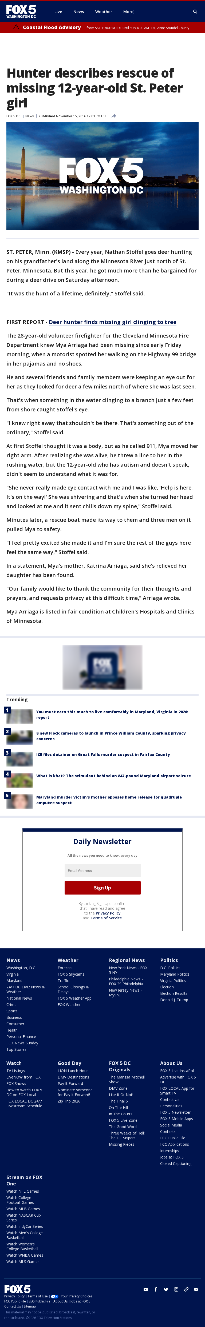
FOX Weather (69, 1004)
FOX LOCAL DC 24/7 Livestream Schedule (24, 1103)
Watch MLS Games (23, 1261)
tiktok (186, 1289)
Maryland (14, 980)
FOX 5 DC (13, 116)
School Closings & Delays (73, 989)
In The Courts (120, 1113)
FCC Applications (174, 1144)
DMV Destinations (73, 1077)
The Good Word (123, 1126)
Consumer (15, 1023)
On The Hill (118, 1107)
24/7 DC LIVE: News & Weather (25, 989)
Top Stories (16, 1049)
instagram (176, 1289)
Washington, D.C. (21, 967)
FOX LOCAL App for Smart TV (177, 1091)
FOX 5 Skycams (71, 974)
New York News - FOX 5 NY (128, 970)
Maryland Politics (175, 974)
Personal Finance (21, 1036)
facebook (156, 1289)
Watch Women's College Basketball (22, 1246)
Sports (12, 1010)
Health (12, 1030)
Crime (11, 1004)
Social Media (171, 1125)
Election (167, 986)
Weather (68, 960)
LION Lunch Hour (73, 1070)
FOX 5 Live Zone (123, 1120)
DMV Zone (118, 1088)
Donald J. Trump (174, 999)
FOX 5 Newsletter (175, 1112)
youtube (145, 1289)
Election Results (173, 993)
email (196, 1289)
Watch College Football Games (20, 1200)
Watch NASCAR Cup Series (23, 1217)
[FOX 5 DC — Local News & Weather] (24, 11)
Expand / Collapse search (195, 11)
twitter (166, 1289)
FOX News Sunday (22, 1042)
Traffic (63, 980)
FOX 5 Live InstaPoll (177, 1070)
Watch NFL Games (22, 1191)
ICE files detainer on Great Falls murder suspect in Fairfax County (103, 754)
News (29, 116)
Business (14, 1017)
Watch (14, 1063)
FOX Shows (16, 1083)
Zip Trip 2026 (69, 1101)
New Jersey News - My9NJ (125, 992)
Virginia (12, 974)
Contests (168, 1131)
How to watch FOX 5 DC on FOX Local (24, 1092)
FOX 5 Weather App (75, 998)
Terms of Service (106, 917)
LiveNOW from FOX (23, 1077)
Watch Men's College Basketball (24, 1235)
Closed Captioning (175, 1163)
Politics (169, 960)
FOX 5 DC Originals (120, 1066)
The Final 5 (118, 1101)
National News (19, 998)
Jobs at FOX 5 (172, 1157)
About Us (171, 1063)
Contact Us (169, 1099)
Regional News (127, 960)
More (128, 11)
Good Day (69, 1063)
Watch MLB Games (23, 1208)
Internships (169, 1150)
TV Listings (15, 1070)
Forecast (65, 967)
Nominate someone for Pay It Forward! (75, 1092)
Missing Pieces (121, 1144)
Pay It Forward (70, 1083)
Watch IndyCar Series (24, 1226)
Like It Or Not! (121, 1094)
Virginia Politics (173, 980)
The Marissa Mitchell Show (127, 1079)
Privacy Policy (108, 913)
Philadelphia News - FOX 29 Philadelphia (126, 981)
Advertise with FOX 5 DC (178, 1079)
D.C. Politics (170, 967)
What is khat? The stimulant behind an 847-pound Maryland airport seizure (113, 775)
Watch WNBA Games (24, 1255)
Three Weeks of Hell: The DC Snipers (127, 1135)
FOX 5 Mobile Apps (176, 1118)
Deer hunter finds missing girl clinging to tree (112, 322)
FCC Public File (172, 1137)
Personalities (171, 1105)
